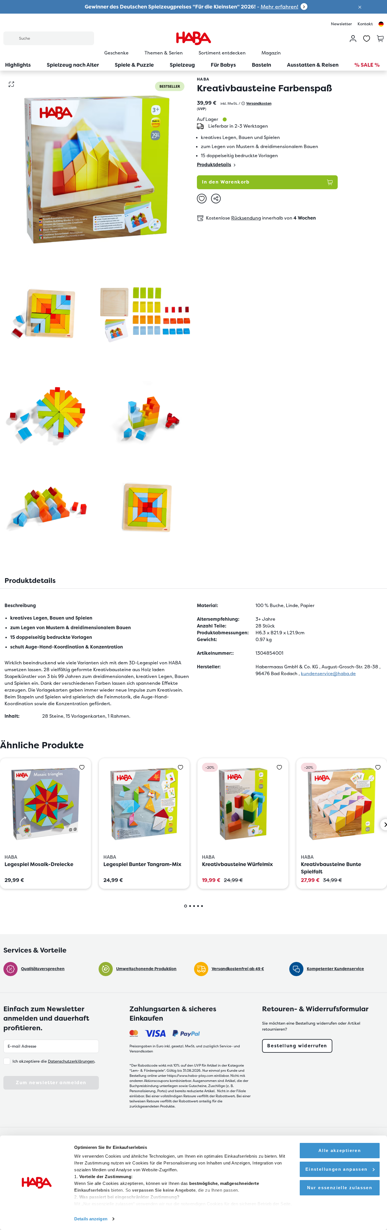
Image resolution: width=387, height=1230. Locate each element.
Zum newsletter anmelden (51, 1083)
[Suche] (11, 38)
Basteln (261, 65)
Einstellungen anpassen (336, 1169)
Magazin (271, 53)
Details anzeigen (90, 1218)
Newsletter (341, 23)
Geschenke (116, 53)
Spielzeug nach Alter (73, 65)
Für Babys (223, 65)
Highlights (18, 65)
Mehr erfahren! (279, 6)
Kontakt (365, 23)
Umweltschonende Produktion (146, 968)
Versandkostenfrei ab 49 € (238, 968)
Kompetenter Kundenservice (335, 968)
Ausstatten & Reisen (313, 65)
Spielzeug (182, 65)
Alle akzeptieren (339, 1150)
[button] (360, 7)
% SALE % (367, 65)
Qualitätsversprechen (43, 968)
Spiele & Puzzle (134, 65)
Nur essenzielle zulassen (340, 1187)
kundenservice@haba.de (328, 674)
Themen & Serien (163, 53)
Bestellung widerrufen (297, 1046)
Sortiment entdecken (222, 53)
